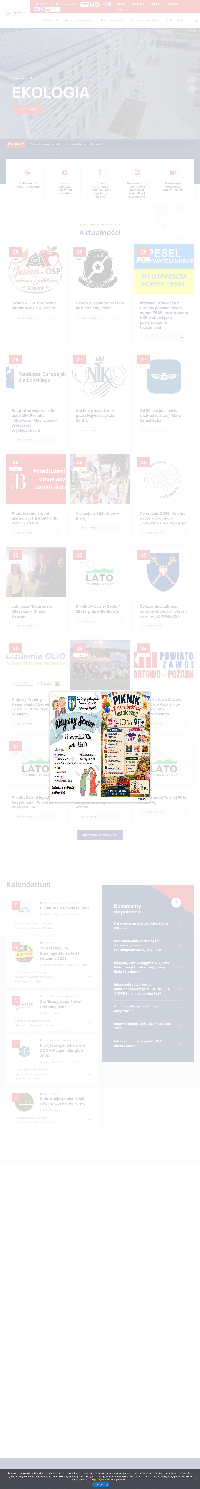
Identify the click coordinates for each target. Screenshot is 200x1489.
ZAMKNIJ (143, 799)
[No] (196, 1479)
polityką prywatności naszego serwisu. (109, 1479)
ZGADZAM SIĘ (101, 1484)
